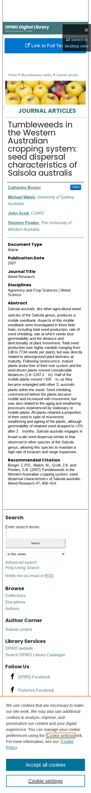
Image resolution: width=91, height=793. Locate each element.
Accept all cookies (46, 765)
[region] (45, 744)
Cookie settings (61, 735)
